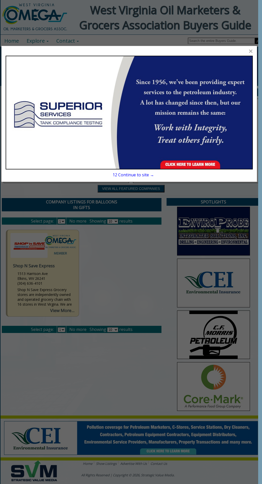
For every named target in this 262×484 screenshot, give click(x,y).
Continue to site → (133, 175)
